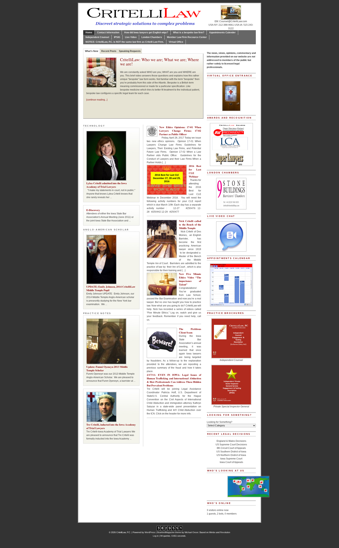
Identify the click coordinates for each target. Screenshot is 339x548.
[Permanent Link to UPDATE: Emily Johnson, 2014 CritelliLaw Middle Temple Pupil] (111, 259)
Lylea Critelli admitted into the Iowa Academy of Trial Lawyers (106, 185)
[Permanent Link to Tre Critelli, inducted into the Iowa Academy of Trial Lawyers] (111, 407)
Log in (156, 536)
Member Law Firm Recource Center (187, 37)
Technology (94, 126)
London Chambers (151, 37)
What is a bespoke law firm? (188, 32)
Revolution (225, 532)
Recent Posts (108, 51)
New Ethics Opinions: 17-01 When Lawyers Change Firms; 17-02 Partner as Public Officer (180, 130)
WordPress (150, 532)
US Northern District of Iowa (231, 455)
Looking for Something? (219, 422)
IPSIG (117, 37)
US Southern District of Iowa (231, 451)
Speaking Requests (130, 51)
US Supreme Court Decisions (231, 444)
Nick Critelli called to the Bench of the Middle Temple (190, 224)
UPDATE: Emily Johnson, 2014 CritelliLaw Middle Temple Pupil (110, 288)
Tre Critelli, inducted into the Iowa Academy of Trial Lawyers (111, 426)
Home (89, 32)
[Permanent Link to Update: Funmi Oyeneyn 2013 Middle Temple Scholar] (111, 341)
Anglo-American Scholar (106, 229)
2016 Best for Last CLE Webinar (195, 171)
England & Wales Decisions (231, 441)
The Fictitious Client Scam (190, 330)
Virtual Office (176, 42)
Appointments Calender (222, 32)
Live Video (131, 37)
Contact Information (108, 32)
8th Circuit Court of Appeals (231, 448)
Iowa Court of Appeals (231, 462)
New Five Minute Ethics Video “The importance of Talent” (190, 279)
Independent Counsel (97, 37)
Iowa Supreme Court (231, 458)
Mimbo (212, 532)
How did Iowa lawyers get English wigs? (146, 32)
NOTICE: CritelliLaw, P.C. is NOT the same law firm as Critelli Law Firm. (125, 42)
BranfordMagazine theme (169, 532)
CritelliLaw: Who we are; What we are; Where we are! (159, 62)
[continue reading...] (96, 99)
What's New (91, 51)
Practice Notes (97, 313)
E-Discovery (93, 210)
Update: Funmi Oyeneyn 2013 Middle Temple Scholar (107, 368)
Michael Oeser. (192, 532)
